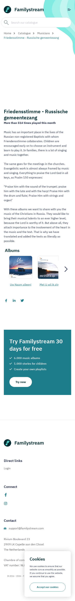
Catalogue (24, 33)
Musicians (43, 33)
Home (7, 33)
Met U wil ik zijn (19, 284)
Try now (21, 382)
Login (7, 468)
